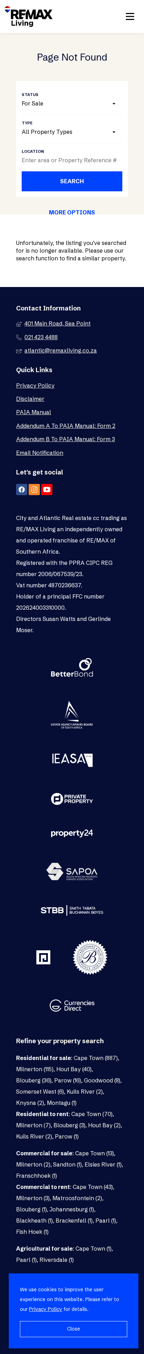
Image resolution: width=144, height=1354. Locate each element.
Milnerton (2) (33, 1164)
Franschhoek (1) (36, 1175)
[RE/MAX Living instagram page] (34, 489)
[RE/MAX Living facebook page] (21, 489)
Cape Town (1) (93, 1248)
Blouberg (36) (33, 1080)
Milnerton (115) (34, 1069)
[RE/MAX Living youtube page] (46, 489)
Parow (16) (67, 1080)
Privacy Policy (35, 385)
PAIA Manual (33, 412)
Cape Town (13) (94, 1153)
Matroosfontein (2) (77, 1198)
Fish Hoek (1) (32, 1231)
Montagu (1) (62, 1102)
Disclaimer (30, 398)
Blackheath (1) (34, 1220)
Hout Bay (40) (74, 1069)
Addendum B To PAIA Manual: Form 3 (65, 439)
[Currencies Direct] (72, 1006)
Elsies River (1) (103, 1164)
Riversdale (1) (56, 1259)
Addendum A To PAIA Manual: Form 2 (65, 425)
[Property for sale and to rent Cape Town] (28, 16)
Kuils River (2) (85, 1091)
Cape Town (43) (93, 1186)
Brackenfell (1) (74, 1220)
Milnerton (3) (33, 1198)
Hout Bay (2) (104, 1125)
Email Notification (39, 452)
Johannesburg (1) (72, 1209)
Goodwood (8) (102, 1080)
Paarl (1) (105, 1220)
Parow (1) (67, 1136)
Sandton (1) (67, 1164)
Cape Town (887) (96, 1057)
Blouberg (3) (69, 1125)
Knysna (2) (30, 1102)
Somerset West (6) (40, 1091)
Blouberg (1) (31, 1209)
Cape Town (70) (92, 1113)
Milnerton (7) (33, 1125)
